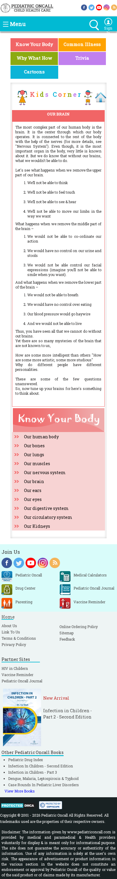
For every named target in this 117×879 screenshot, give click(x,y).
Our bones (34, 445)
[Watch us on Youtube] (99, 7)
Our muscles (37, 463)
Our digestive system (46, 508)
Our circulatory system (48, 517)
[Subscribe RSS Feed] (114, 7)
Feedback (67, 639)
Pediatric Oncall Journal (22, 680)
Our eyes (33, 499)
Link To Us (11, 632)
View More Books (19, 791)
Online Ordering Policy (78, 626)
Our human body (41, 437)
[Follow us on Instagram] (107, 7)
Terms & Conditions (19, 638)
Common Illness (82, 44)
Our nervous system (45, 472)
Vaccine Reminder (17, 674)
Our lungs (34, 454)
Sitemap (66, 632)
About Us (9, 625)
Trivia (82, 58)
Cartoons (34, 72)
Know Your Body (34, 44)
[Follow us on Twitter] (91, 7)
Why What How (34, 58)
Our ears (32, 490)
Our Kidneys (37, 526)
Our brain (34, 481)
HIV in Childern (15, 668)
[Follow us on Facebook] (84, 7)
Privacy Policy (14, 644)
